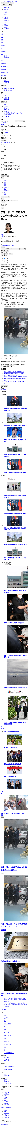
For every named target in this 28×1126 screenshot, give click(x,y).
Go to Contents (4, 1)
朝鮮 (2, 48)
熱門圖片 (3, 728)
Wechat (5, 24)
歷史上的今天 (4, 75)
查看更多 (5, 132)
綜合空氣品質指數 (6, 142)
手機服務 (6, 97)
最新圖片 (6, 56)
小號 (7, 258)
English (5, 1097)
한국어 (5, 1095)
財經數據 (6, 82)
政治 (2, 37)
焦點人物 (6, 81)
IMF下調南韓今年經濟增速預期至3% (14, 373)
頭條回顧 (3, 63)
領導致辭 (6, 109)
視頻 (2, 60)
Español (6, 1101)
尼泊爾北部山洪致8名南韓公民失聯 (10, 961)
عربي (5, 1100)
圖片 (2, 54)
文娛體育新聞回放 (9, 1053)
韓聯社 (2, 124)
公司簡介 (6, 106)
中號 (7, 260)
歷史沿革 (6, 111)
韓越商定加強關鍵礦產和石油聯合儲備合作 (15, 998)
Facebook (6, 25)
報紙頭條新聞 (4, 72)
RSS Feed (6, 28)
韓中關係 (3, 51)
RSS (5, 96)
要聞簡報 (6, 1060)
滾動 (2, 34)
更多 (2, 726)
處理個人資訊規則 (6, 1107)
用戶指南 (6, 116)
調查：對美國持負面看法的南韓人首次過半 (12, 813)
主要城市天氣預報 (9, 88)
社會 (2, 42)
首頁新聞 (3, 930)
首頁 (5, 104)
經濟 (2, 40)
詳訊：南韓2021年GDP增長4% (12, 375)
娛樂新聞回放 (4, 69)
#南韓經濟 (3, 122)
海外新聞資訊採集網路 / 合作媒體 (13, 113)
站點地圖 (6, 99)
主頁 (2, 1009)
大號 (7, 262)
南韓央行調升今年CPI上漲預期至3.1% (14, 372)
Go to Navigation (12, 1)
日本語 (5, 1098)
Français (6, 1103)
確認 (2, 208)
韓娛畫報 (6, 57)
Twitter (5, 27)
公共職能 (6, 108)
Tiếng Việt (6, 1104)
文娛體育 (3, 45)
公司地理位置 (7, 114)
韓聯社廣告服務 (8, 90)
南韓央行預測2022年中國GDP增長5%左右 (15, 377)
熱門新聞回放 (4, 66)
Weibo (5, 22)
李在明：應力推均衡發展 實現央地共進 (14, 1003)
